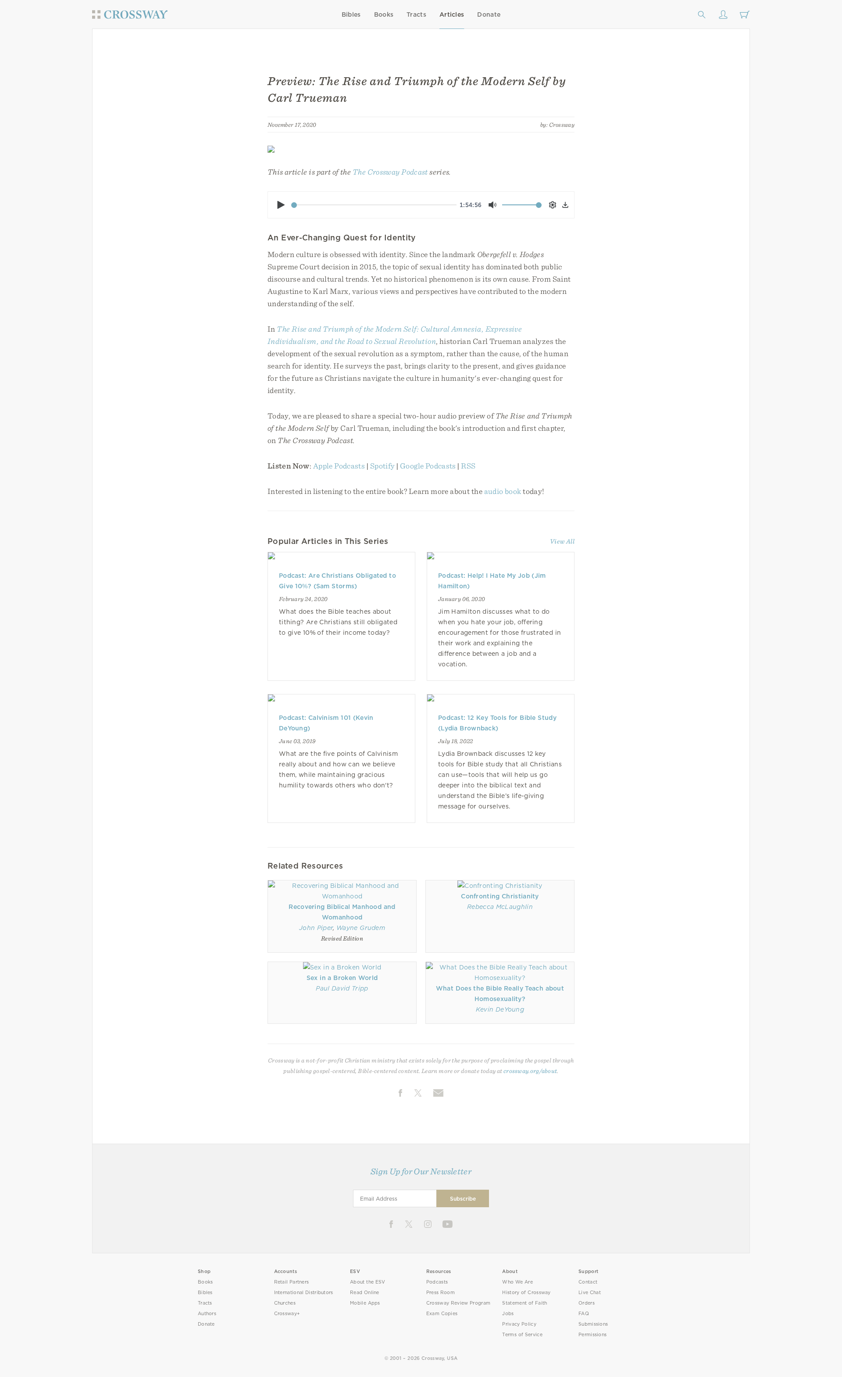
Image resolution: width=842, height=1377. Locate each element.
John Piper (316, 927)
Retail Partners (291, 1282)
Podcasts (437, 1282)
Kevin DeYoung (500, 1009)
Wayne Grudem (360, 927)
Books (384, 14)
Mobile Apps (365, 1303)
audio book (502, 491)
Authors (207, 1313)
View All (562, 541)
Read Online (364, 1292)
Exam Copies (442, 1313)
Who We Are (517, 1282)
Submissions (593, 1324)
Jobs (508, 1313)
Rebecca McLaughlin (500, 906)
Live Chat (589, 1292)
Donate (488, 14)
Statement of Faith (524, 1303)
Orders (586, 1303)
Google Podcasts (428, 465)
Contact (587, 1282)
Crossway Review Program (458, 1303)
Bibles (351, 14)
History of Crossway (526, 1292)
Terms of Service (522, 1335)
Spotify (382, 465)
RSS (468, 465)
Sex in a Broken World (342, 977)
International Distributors (303, 1292)
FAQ (583, 1313)
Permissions (592, 1335)
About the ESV (367, 1282)
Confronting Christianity (500, 896)
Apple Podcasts (339, 465)
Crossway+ (287, 1313)
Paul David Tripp (342, 988)
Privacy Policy (519, 1324)
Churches (285, 1303)
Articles (451, 14)
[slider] (374, 205)
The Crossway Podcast (390, 171)
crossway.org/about (530, 1070)
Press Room (440, 1292)
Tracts (416, 14)
